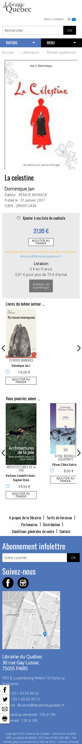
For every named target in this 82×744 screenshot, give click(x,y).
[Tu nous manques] (21, 333)
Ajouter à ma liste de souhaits (43, 218)
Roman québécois (61, 52)
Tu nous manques (21, 360)
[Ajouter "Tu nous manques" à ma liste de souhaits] (9, 372)
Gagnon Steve (21, 479)
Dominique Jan (20, 189)
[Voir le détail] (21, 333)
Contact (64, 531)
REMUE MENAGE (32, 194)
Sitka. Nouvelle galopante (66, 457)
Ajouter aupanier (41, 242)
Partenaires (29, 524)
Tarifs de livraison (59, 517)
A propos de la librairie (25, 517)
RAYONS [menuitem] (11, 42)
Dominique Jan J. (21, 365)
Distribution (51, 524)
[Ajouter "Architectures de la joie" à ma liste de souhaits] (9, 486)
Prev (3, 348)
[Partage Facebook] (5, 689)
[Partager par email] (5, 708)
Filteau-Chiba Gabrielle (65, 464)
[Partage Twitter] (5, 698)
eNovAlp (74, 742)
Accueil (8, 52)
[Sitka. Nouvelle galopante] (65, 428)
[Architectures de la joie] (21, 434)
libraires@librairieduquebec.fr (41, 256)
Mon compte (54, 19)
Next (78, 348)
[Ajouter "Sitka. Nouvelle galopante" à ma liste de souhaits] (53, 471)
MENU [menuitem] (51, 42)
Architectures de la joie (21, 468)
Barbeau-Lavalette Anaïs (20, 475)
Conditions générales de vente (33, 531)
